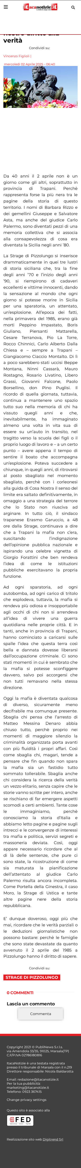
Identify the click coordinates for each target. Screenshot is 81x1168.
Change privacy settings (26, 1100)
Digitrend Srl (53, 1139)
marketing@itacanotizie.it (28, 1088)
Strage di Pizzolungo (32, 977)
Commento (16, 1020)
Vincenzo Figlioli (16, 56)
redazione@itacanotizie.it (38, 1079)
